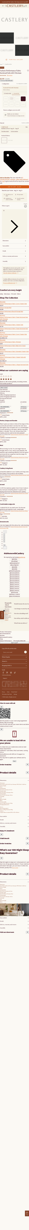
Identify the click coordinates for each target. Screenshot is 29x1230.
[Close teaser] (4, 611)
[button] (2, 615)
